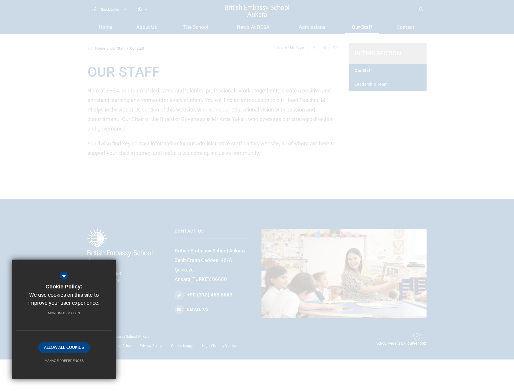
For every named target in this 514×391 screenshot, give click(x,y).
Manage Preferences (64, 360)
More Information (64, 313)
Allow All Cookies (64, 347)
